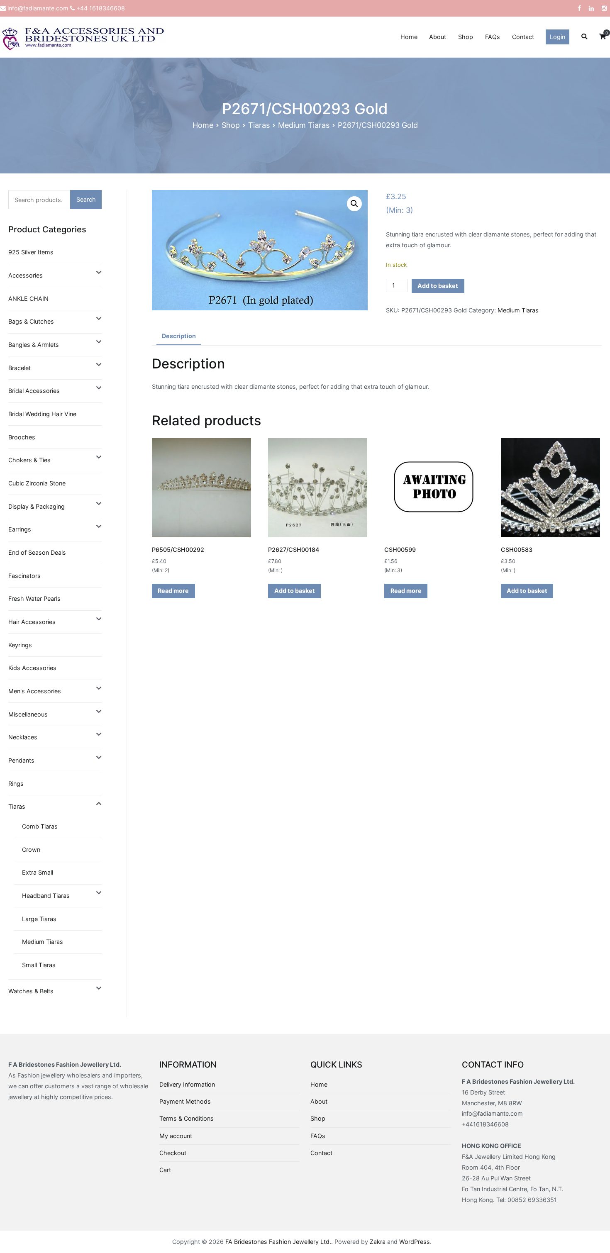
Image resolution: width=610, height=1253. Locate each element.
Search (86, 199)
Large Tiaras (39, 918)
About (437, 36)
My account (175, 1135)
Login (557, 36)
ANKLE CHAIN (28, 298)
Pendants (21, 760)
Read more (173, 590)
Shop (465, 36)
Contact (523, 36)
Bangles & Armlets (33, 344)
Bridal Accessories (34, 390)
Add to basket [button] (294, 590)
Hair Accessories (32, 621)
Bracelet (19, 367)
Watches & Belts (31, 991)
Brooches (21, 437)
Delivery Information (187, 1084)
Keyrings (20, 644)
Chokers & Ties (29, 459)
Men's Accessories (34, 691)
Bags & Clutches (31, 321)
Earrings (19, 529)
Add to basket (437, 285)
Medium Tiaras (303, 125)
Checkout (172, 1152)
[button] (354, 203)
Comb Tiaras (40, 826)
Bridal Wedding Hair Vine (42, 413)
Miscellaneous (28, 714)
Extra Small (37, 872)
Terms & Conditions (186, 1118)
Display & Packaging (36, 506)
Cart (165, 1169)
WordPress (414, 1241)
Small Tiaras (39, 964)
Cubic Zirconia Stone (37, 483)
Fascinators (24, 575)
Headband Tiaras (46, 895)
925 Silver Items (31, 252)
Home (408, 36)
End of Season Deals (37, 552)
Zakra (378, 1241)
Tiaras (259, 125)
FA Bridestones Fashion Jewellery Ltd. (278, 1241)
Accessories (25, 275)
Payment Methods (185, 1101)
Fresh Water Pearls (34, 598)
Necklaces (22, 737)
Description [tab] (179, 335)
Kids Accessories (32, 667)
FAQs (492, 36)
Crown (31, 849)
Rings (16, 783)
